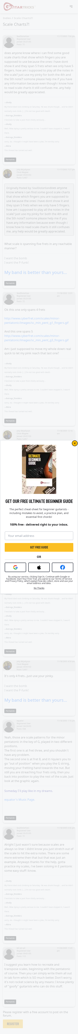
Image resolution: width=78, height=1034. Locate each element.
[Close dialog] (74, 443)
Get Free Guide (39, 547)
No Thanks (39, 588)
